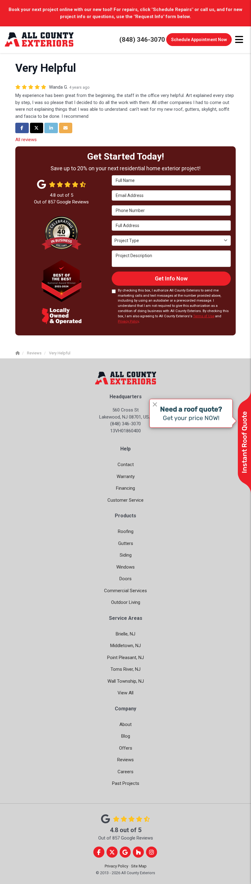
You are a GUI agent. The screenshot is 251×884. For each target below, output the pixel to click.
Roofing (125, 531)
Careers (125, 771)
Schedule (199, 39)
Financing (125, 488)
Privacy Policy (128, 321)
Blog (125, 736)
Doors (125, 578)
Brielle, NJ (125, 634)
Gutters (125, 543)
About (125, 724)
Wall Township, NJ (125, 681)
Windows (125, 567)
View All (125, 693)
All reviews (26, 139)
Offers (125, 748)
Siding (126, 555)
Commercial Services (125, 590)
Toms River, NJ (125, 669)
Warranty (126, 476)
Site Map (139, 866)
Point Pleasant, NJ (125, 657)
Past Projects (125, 783)
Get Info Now (171, 278)
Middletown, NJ (125, 645)
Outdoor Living (125, 602)
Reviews (125, 759)
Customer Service (125, 500)
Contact (126, 464)
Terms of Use (203, 316)
